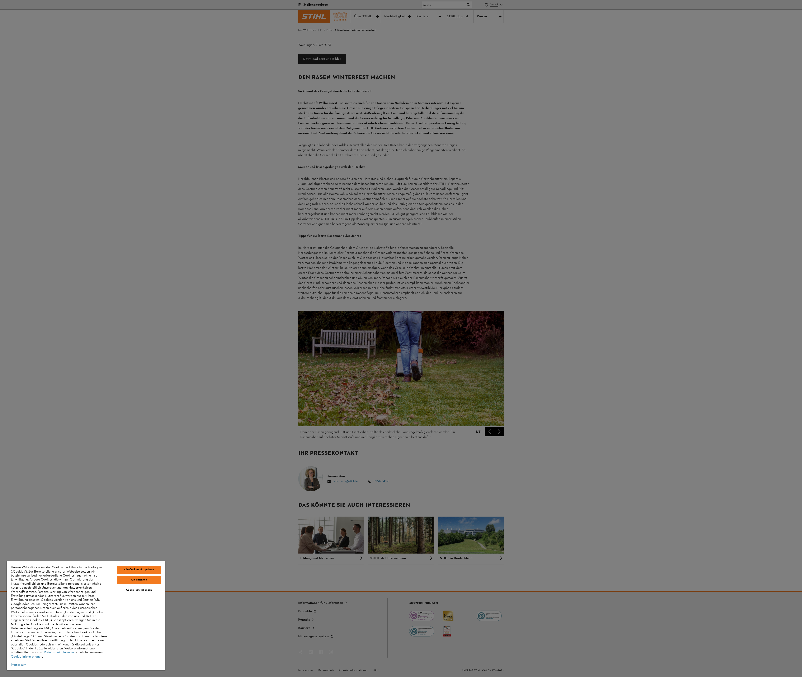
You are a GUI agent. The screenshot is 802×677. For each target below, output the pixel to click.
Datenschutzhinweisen (59, 652)
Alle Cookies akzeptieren (139, 570)
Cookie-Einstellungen (139, 590)
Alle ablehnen (139, 580)
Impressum (18, 665)
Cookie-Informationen (26, 656)
